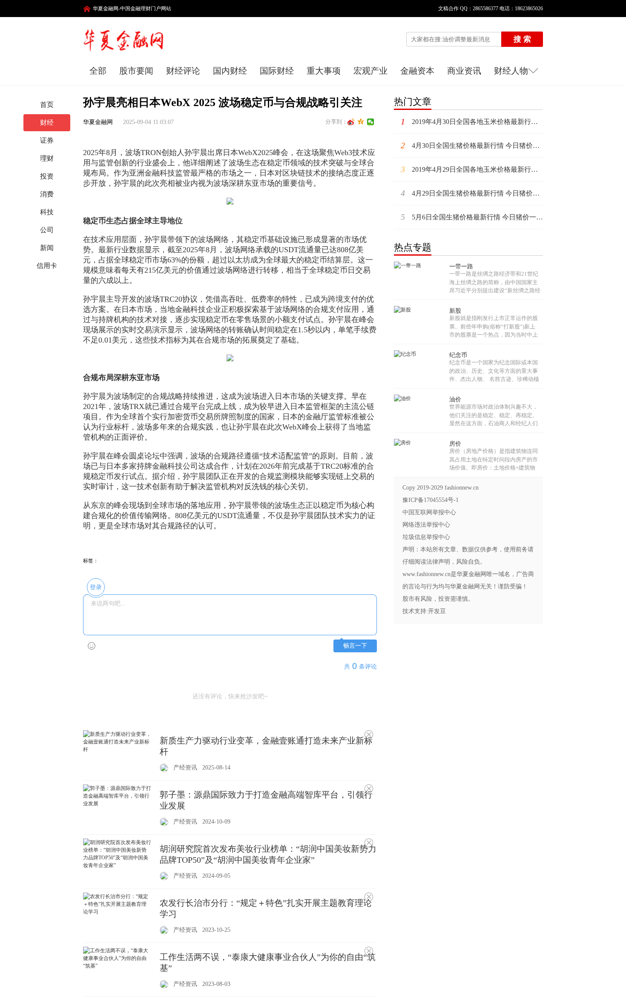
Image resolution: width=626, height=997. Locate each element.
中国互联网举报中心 (429, 512)
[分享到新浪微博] (351, 121)
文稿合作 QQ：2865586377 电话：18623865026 (488, 9)
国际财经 (277, 70)
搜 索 (522, 39)
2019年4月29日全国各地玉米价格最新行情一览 (472, 169)
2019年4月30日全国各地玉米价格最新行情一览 (472, 121)
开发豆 (437, 611)
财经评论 (183, 70)
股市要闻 (136, 70)
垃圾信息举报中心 (426, 537)
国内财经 (230, 70)
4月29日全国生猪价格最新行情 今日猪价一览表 (472, 193)
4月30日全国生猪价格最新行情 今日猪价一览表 (472, 145)
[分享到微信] (370, 121)
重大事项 (324, 70)
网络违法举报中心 (426, 525)
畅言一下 (355, 646)
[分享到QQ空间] (361, 121)
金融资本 (417, 70)
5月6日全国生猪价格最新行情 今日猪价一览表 (472, 217)
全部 (97, 70)
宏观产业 (370, 70)
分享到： (336, 121)
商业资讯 (464, 70)
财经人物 (511, 70)
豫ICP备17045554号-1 (430, 500)
